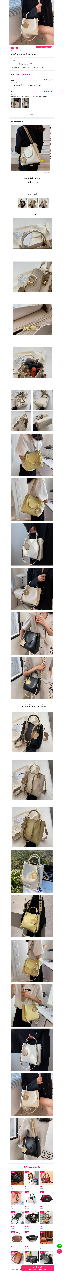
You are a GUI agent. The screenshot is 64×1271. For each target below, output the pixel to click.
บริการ (14, 61)
